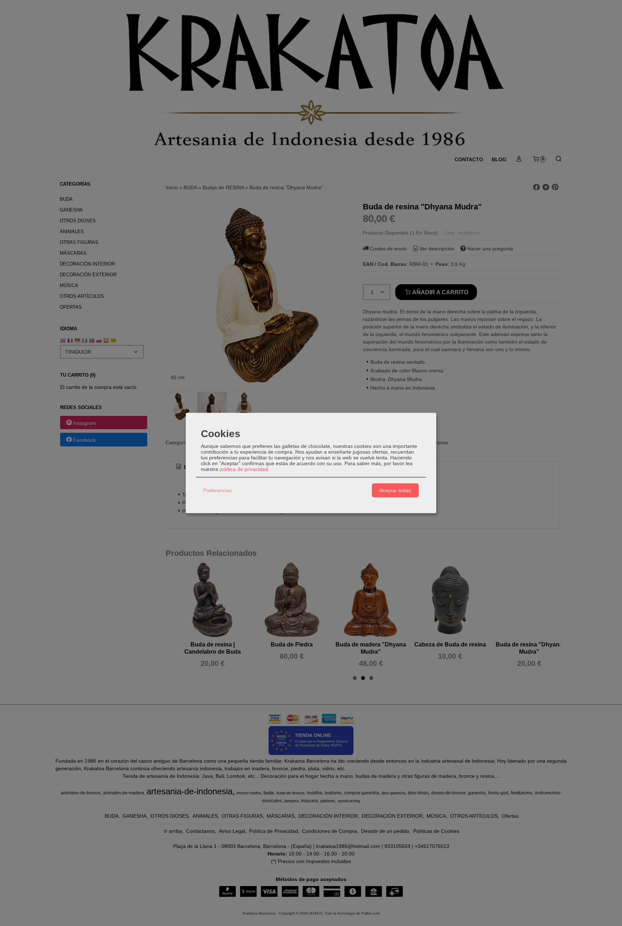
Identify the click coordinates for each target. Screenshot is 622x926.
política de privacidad (244, 469)
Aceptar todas (395, 490)
